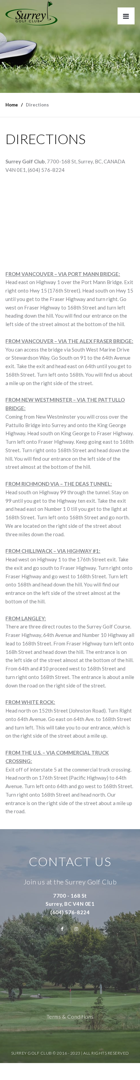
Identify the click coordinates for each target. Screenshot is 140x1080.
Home (11, 104)
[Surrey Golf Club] (31, 13)
